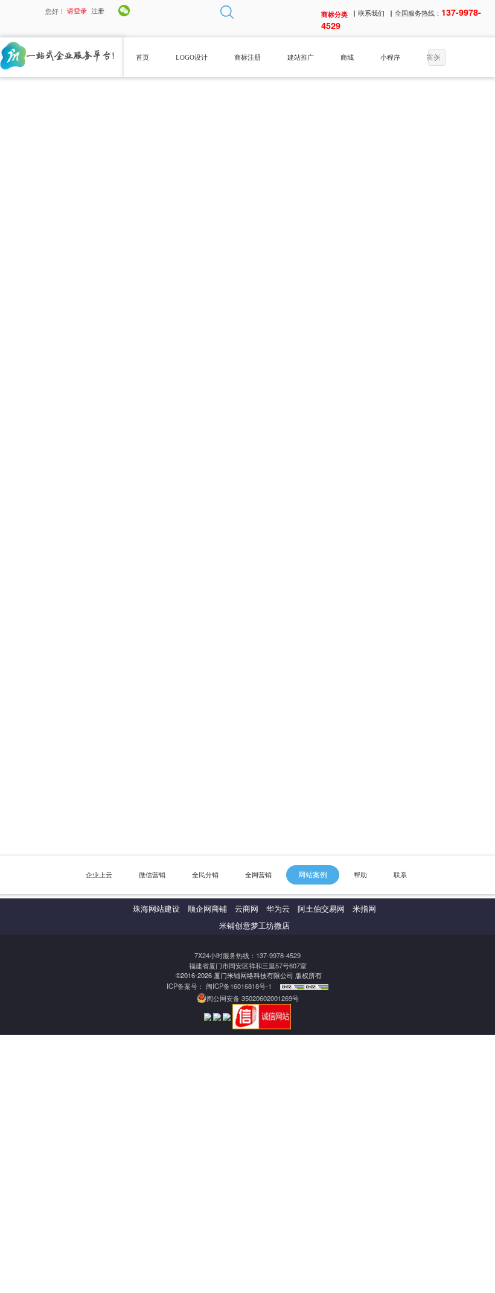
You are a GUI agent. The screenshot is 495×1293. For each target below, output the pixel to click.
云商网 (246, 909)
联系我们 (371, 12)
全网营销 (258, 874)
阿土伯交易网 (321, 909)
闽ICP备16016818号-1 (239, 986)
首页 (142, 57)
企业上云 (99, 874)
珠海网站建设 (156, 909)
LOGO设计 (192, 57)
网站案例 (312, 875)
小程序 (390, 57)
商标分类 (334, 13)
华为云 (278, 909)
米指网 (364, 909)
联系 (400, 874)
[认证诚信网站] (262, 1015)
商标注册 (247, 57)
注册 (97, 10)
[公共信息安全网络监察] (227, 1015)
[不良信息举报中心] (218, 1015)
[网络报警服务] (209, 1015)
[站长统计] (292, 986)
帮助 (360, 874)
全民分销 (205, 874)
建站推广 (300, 57)
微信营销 (152, 874)
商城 (347, 57)
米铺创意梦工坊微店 (254, 926)
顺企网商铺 (207, 909)
